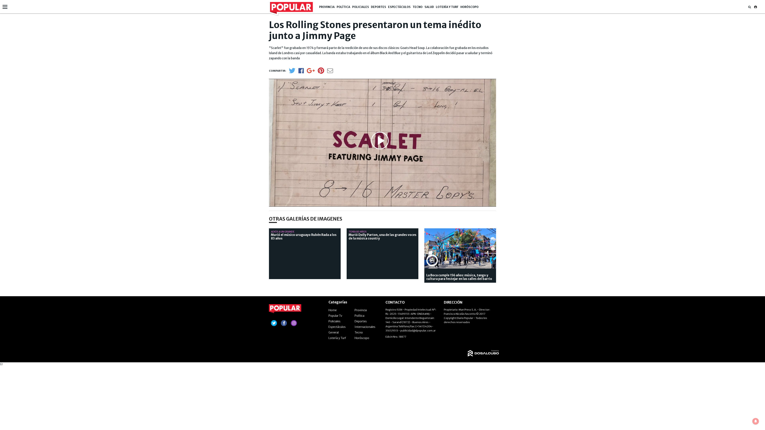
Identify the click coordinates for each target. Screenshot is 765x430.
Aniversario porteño (440, 271)
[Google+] (311, 71)
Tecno (418, 7)
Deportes (378, 7)
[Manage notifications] (755, 421)
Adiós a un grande (282, 231)
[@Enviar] (330, 71)
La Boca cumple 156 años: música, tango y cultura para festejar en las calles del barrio (459, 277)
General (334, 332)
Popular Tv (335, 316)
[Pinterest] (321, 72)
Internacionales (365, 327)
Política (343, 7)
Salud (429, 7)
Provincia (327, 7)
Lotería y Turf (447, 7)
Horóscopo (469, 7)
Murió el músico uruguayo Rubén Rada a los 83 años (303, 236)
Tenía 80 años (358, 231)
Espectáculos (399, 7)
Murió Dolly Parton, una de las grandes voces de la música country (382, 236)
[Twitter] (292, 72)
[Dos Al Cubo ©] (483, 350)
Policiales (360, 7)
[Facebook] (301, 71)
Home (333, 310)
